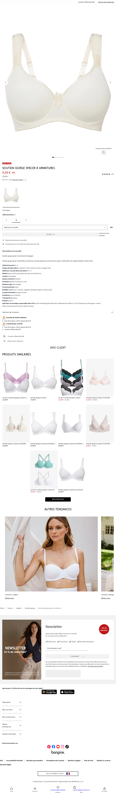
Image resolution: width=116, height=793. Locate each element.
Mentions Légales (74, 761)
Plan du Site (88, 761)
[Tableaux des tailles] (111, 227)
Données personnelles (95, 666)
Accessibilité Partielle (14, 761)
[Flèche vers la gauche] (5, 82)
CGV (1, 761)
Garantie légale (5, 765)
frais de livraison (17, 180)
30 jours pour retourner (106, 2)
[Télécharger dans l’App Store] (67, 692)
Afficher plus (9, 598)
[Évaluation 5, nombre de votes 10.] (106, 174)
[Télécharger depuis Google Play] (49, 692)
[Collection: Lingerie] (51, 554)
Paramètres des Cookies (55, 761)
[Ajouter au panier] (103, 152)
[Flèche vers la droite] (110, 82)
